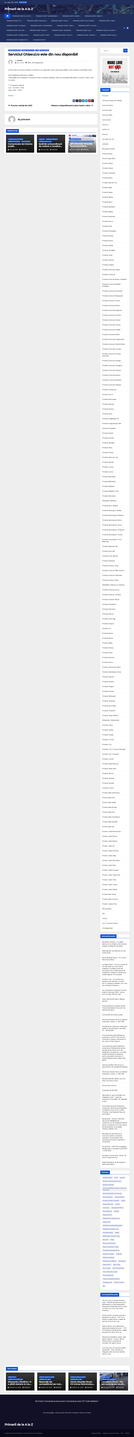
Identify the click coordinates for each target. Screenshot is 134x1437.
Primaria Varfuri (107, 773)
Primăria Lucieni (107, 467)
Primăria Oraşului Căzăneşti (112, 575)
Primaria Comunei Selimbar (112, 380)
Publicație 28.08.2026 (109, 1090)
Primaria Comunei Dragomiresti (113, 339)
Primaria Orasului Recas (110, 599)
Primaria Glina (107, 448)
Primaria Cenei (107, 255)
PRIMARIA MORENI (109, 501)
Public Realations (92, 1401)
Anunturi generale (108, 1185)
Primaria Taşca (107, 725)
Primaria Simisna (108, 682)
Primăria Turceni (108, 740)
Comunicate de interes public (20, 145)
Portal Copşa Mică (108, 158)
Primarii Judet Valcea (16, 30)
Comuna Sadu (107, 115)
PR (83, 1401)
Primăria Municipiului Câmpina (113, 515)
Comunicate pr (39, 40)
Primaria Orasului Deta (110, 580)
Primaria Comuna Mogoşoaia (112, 296)
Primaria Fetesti (107, 433)
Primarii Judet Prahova (36, 21)
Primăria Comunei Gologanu (112, 365)
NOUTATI (105, 1239)
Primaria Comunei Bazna (111, 305)
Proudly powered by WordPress (14, 1433)
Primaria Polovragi (108, 619)
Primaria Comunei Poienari (111, 370)
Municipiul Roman (108, 149)
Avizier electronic (108, 1204)
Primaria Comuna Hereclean (112, 291)
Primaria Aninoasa (108, 173)
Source (10, 95)
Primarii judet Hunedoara (17, 35)
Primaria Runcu (107, 662)
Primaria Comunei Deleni (111, 334)
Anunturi (42, 139)
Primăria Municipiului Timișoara (113, 530)
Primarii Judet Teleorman (41, 25)
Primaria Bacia (107, 178)
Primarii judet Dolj (108, 35)
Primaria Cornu (107, 394)
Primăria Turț (107, 744)
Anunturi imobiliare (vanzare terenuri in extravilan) (114, 1189)
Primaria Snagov (108, 686)
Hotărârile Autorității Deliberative (112, 1225)
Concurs (105, 125)
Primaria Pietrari (108, 614)
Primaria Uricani (108, 759)
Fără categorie (107, 1211)
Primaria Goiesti (107, 452)
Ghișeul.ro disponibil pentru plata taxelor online (70, 105)
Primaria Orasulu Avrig (110, 566)
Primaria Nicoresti (108, 551)
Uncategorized (44, 50)
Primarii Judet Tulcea (87, 25)
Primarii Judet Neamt (93, 16)
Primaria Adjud (107, 163)
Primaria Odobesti (75, 139)
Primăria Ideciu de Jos (110, 457)
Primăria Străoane (108, 701)
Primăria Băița (107, 187)
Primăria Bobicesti (108, 216)
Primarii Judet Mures (71, 16)
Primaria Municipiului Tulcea (112, 535)
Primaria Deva (107, 414)
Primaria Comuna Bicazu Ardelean (114, 279)
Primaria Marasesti (108, 477)
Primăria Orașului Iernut (110, 590)
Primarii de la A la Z (19, 9)
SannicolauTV (107, 1264)
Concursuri (106, 1207)
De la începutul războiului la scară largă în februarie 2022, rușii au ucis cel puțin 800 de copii (114, 992)
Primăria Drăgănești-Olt (110, 419)
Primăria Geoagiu (108, 443)
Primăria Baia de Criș (109, 183)
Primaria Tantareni (108, 711)
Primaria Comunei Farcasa (111, 349)
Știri (104, 1286)
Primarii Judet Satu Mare (83, 21)
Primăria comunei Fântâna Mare (113, 344)
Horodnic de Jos (108, 139)
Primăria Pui (106, 628)
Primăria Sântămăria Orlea (111, 672)
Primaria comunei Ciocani (111, 320)
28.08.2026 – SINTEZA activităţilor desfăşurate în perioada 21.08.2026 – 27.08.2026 (114, 1148)
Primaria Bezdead (108, 207)
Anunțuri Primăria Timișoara (111, 1200)
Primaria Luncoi (107, 472)
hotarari (116, 1211)
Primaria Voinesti (108, 778)
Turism (104, 918)
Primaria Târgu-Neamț (110, 715)
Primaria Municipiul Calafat (111, 510)
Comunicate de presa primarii (55, 1401)
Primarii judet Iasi (83, 30)
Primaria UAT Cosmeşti (110, 754)
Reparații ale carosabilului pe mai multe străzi (49, 1384)
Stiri (37, 50)
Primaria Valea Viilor (109, 769)
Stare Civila (116, 1264)
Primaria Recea (107, 638)
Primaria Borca (107, 221)
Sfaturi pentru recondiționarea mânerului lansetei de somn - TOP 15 (114, 1328)
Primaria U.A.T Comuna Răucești (113, 749)
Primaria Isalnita (107, 462)
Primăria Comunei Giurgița (111, 361)
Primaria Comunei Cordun (111, 325)
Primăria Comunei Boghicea (112, 310)
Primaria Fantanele (109, 428)
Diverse (104, 134)
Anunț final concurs (109, 1085)
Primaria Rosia (107, 653)
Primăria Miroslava (108, 496)
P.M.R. (112, 1239)
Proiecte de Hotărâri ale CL (111, 1250)
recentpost (122, 1261)
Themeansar (38, 1433)
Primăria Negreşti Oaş (110, 546)
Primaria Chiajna (108, 265)
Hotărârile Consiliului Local (111, 1229)
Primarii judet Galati (63, 35)
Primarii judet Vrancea (61, 30)
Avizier (123, 1200)
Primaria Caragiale (108, 250)
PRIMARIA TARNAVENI (110, 720)
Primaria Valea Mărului (110, 764)
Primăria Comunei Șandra (111, 375)
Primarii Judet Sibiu (107, 21)
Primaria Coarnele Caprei (111, 270)
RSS (122, 1433)
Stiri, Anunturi (107, 1268)
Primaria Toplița (107, 735)
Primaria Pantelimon (14, 50)
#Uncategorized (37, 63)
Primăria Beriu (107, 202)
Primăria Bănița (107, 197)
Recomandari (106, 909)
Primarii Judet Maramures (47, 16)
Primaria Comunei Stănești (111, 385)
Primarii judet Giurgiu (86, 35)
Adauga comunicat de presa (111, 1433)
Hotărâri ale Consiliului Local (111, 1218)
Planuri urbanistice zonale (111, 1247)
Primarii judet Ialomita (106, 30)
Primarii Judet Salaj (59, 21)
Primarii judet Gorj (41, 35)
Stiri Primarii (39, 1401)
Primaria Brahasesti (109, 231)
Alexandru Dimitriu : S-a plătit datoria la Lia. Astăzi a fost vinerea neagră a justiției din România (114, 944)
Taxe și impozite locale (110, 1272)
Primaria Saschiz (108, 677)
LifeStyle (105, 144)
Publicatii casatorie (108, 1257)
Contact (127, 1433)
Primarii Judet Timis (65, 25)
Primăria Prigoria (108, 624)
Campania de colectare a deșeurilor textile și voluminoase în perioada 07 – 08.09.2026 (114, 1028)
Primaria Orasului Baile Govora (113, 570)
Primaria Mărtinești (108, 481)
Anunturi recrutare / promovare (112, 1193)
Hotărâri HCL (106, 1222)
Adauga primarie (96, 1433)
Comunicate (106, 120)
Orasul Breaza (107, 154)
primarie (19, 60)
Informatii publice (108, 1232)
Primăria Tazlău (107, 730)
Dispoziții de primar (117, 1207)
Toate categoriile (108, 1275)
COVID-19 (105, 129)
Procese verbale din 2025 (21, 105)
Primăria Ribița (107, 643)
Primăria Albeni (107, 168)
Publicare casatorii (108, 1254)
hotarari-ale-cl (107, 1215)
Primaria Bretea (107, 236)
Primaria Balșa (107, 192)
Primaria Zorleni (107, 788)
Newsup (30, 1433)
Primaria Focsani (108, 438)
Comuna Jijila (107, 110)
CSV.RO (52, 1412)
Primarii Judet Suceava (16, 25)
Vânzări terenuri (119, 1282)
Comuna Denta (107, 105)
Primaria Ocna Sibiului (110, 556)
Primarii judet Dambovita (17, 40)
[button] (124, 28)
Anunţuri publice (108, 1197)
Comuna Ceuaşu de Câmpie (15, 139)
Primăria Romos (107, 648)
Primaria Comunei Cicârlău (111, 315)
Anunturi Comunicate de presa (112, 1181)
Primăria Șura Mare (109, 706)
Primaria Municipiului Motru (112, 520)
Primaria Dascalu (108, 404)
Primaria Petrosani (108, 609)
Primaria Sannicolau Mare (111, 667)
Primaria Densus (108, 409)
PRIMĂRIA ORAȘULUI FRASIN (113, 585)
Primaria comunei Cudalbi (111, 330)
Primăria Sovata (107, 691)
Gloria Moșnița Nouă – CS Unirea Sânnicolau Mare (81, 1384)
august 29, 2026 (109, 1387)
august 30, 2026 (15, 1387)
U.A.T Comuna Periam (110, 923)
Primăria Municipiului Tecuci (112, 525)
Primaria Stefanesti (109, 696)
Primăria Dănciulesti (109, 399)
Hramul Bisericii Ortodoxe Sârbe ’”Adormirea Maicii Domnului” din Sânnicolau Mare (113, 1008)
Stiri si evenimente (118, 1268)
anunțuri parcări (119, 1197)
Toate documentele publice (111, 1279)
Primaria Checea (108, 260)
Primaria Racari (107, 633)
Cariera (117, 1204)
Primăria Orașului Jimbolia (111, 595)
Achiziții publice (107, 1177)
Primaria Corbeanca (52, 139)
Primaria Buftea (107, 245)
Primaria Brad (107, 226)
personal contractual (109, 1243)
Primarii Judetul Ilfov (21, 16)
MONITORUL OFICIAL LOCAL (111, 1236)
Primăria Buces (107, 241)
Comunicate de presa (73, 1401)
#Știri (29, 63)
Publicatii (119, 1254)
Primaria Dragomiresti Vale (111, 423)
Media (117, 1232)
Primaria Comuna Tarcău (111, 301)
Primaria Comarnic (108, 274)
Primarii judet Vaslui (38, 30)
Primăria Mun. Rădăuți (110, 506)
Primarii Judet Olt (14, 21)
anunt (116, 1177)
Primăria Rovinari (108, 657)
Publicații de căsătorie (109, 1261)
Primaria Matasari (108, 486)
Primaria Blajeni (107, 212)
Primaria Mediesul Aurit (110, 491)
